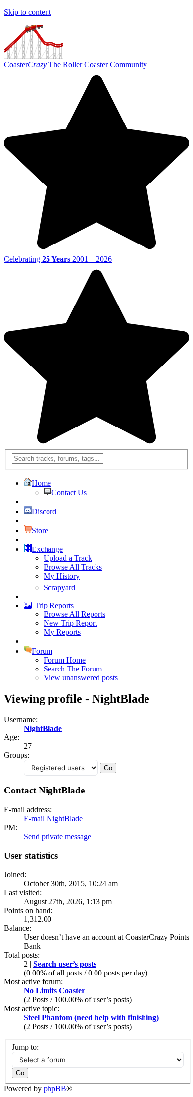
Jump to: (25, 1047)
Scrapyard (59, 587)
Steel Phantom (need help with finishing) (91, 1017)
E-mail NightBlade (53, 818)
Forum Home (65, 660)
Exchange (47, 549)
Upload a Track (68, 558)
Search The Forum (73, 669)
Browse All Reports (74, 614)
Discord (44, 511)
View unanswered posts (81, 677)
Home (41, 483)
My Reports (62, 632)
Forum (42, 651)
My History (62, 576)
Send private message (57, 836)
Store (40, 530)
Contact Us (69, 492)
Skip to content (27, 12)
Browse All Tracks (73, 567)
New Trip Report (70, 623)
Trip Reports (53, 605)
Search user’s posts (64, 964)
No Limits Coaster (54, 990)
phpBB (55, 1088)
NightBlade (43, 728)
